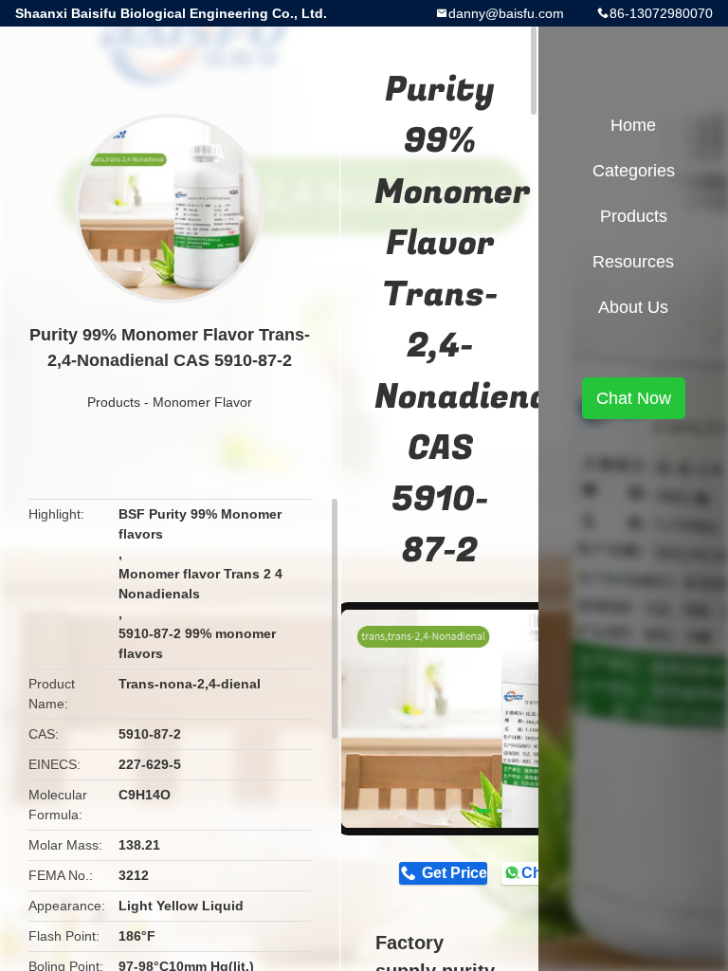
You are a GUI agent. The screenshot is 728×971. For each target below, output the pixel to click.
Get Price (454, 873)
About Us (633, 307)
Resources (633, 261)
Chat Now (633, 398)
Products (113, 402)
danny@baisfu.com (506, 13)
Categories (633, 170)
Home (633, 125)
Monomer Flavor (202, 402)
